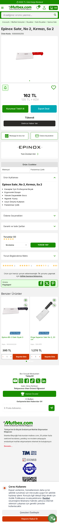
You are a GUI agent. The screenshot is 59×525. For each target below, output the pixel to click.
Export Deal (43, 108)
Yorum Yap (43, 245)
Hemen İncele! (31, 394)
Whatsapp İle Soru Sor (17, 136)
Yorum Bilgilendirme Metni (15, 256)
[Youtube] (15, 381)
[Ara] (55, 15)
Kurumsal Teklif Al (15, 108)
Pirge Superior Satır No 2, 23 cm (43, 338)
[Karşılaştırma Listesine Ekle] (25, 305)
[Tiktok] (32, 381)
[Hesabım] (44, 7)
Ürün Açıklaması (10, 177)
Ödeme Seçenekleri (46, 136)
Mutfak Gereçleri (18, 22)
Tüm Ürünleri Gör (28, 154)
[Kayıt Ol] (52, 408)
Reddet (46, 498)
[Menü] (2, 8)
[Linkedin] (44, 381)
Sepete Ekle (21, 357)
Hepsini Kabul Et (29, 519)
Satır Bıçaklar (40, 22)
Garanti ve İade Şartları (14, 226)
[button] (29, 80)
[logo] (20, 8)
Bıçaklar (30, 22)
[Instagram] (21, 381)
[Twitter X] (38, 381)
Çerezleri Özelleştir (29, 512)
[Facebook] (26, 381)
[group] (29, 59)
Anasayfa (5, 22)
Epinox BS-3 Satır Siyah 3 (12, 337)
